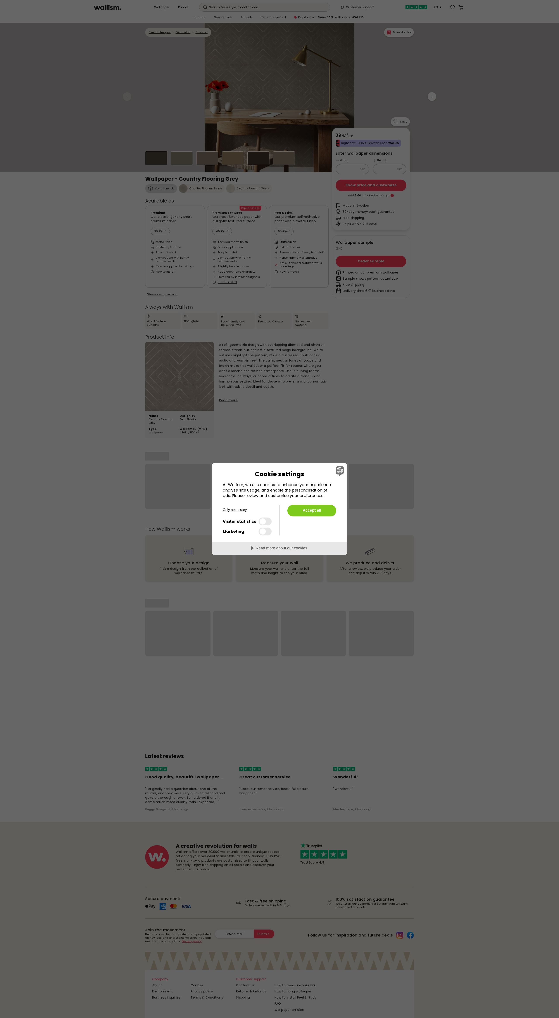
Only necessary (235, 510)
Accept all (312, 510)
